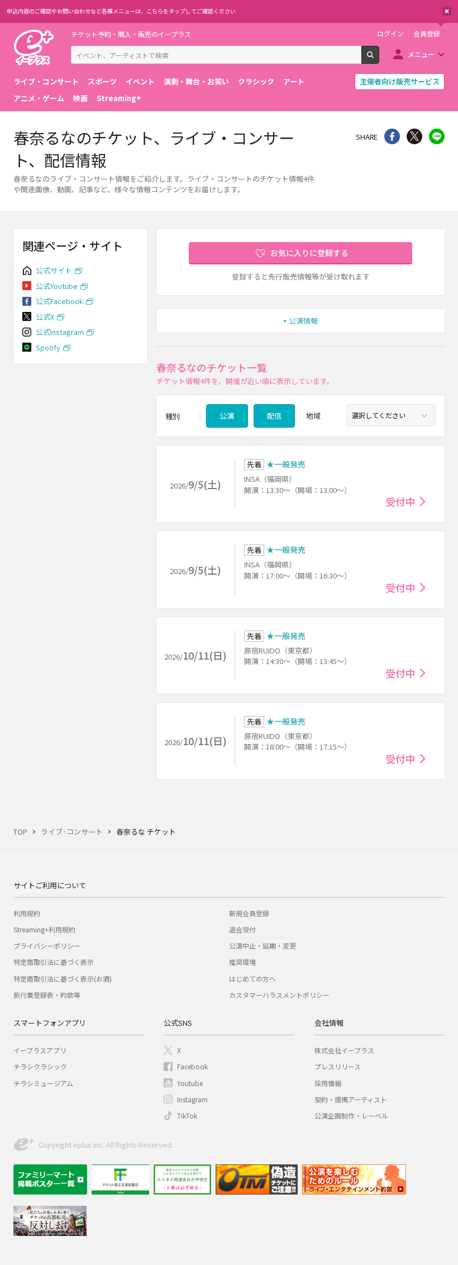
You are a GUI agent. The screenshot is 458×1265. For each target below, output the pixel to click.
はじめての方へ (252, 978)
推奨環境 (242, 961)
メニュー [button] (421, 54)
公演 (227, 415)
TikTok (187, 1115)
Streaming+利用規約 (44, 929)
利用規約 (26, 913)
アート (293, 81)
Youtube (190, 1083)
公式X (45, 316)
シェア (392, 136)
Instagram (192, 1099)
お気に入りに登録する (309, 252)
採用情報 (327, 1083)
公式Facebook (59, 301)
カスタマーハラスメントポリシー (279, 994)
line (437, 136)
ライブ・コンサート (46, 81)
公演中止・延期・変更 (262, 945)
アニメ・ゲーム (38, 98)
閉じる (446, 11)
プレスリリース (337, 1066)
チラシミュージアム (43, 1083)
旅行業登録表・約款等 (46, 994)
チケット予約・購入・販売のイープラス (131, 34)
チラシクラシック (40, 1066)
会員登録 (426, 33)
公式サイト (54, 270)
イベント (140, 81)
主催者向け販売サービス (400, 81)
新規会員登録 (249, 913)
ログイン (390, 33)
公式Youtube (57, 286)
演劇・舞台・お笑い (196, 81)
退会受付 (242, 929)
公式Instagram (60, 331)
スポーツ (102, 81)
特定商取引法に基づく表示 (53, 961)
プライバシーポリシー (46, 945)
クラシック (256, 81)
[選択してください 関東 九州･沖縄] (391, 415)
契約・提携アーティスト (350, 1099)
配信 (274, 415)
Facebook (192, 1066)
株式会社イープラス (344, 1050)
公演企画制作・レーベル (351, 1115)
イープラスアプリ (39, 1050)
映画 (80, 98)
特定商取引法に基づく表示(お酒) (62, 978)
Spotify (48, 347)
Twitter (414, 136)
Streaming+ (119, 98)
